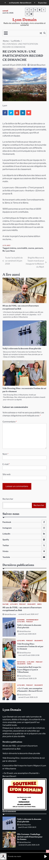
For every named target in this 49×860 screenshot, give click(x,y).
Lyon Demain (24, 20)
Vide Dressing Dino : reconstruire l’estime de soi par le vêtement (30, 646)
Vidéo (39, 604)
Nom (5, 454)
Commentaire (10, 421)
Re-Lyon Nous (9, 251)
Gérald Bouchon (37, 65)
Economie (21, 620)
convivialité (22, 248)
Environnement (32, 620)
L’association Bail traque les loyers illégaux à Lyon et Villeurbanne (29, 669)
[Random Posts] (41, 33)
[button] (45, 856)
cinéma (13, 248)
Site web (7, 474)
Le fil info (6, 245)
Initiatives (21, 662)
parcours (39, 248)
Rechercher (8, 499)
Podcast (22, 604)
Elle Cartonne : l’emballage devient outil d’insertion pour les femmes (29, 836)
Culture (6, 604)
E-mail (6, 464)
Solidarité (31, 604)
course (31, 248)
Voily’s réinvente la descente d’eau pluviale (22, 349)
